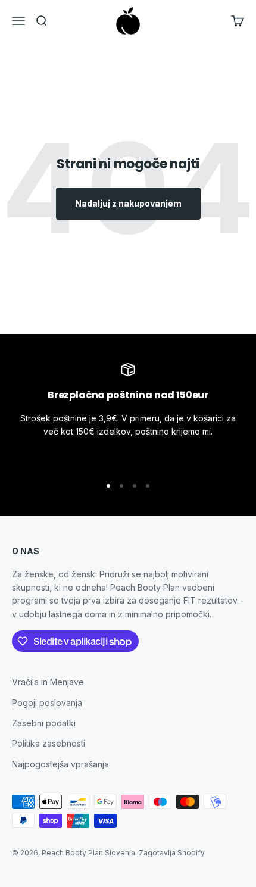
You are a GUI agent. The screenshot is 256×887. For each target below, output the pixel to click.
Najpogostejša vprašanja (60, 764)
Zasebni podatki (44, 723)
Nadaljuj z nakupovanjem (128, 203)
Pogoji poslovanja (47, 703)
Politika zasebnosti (48, 743)
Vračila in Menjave (48, 682)
